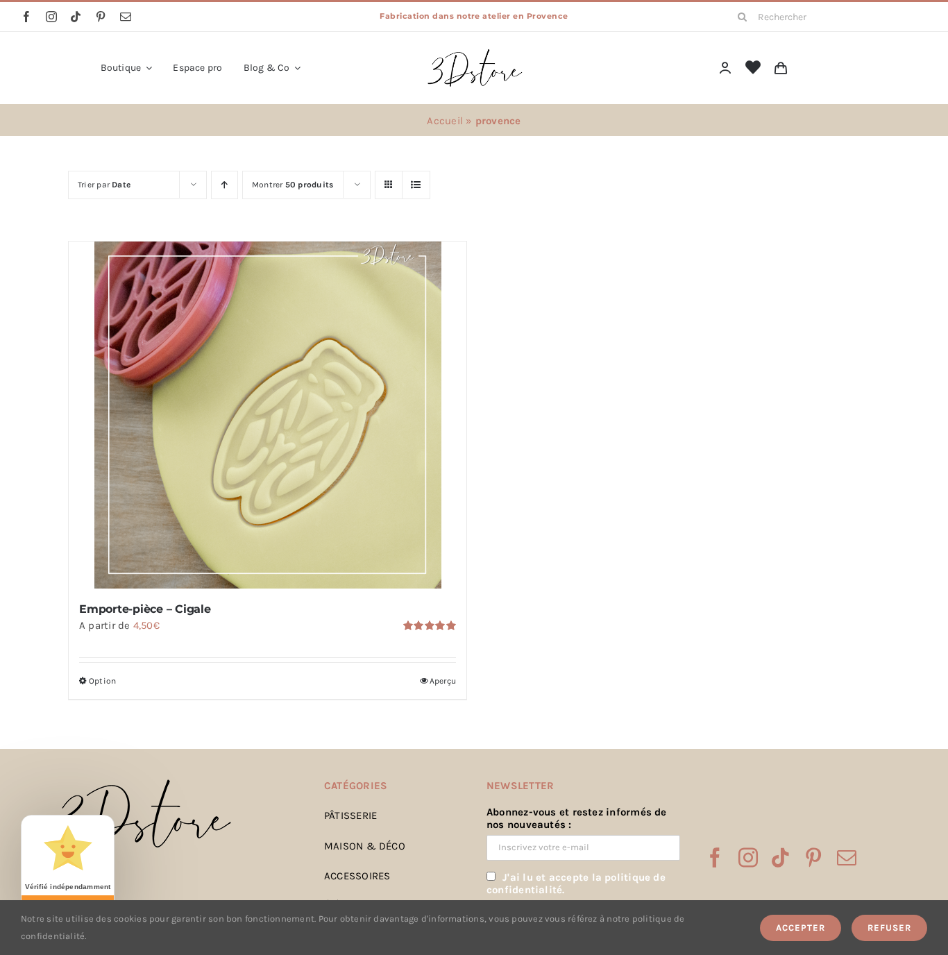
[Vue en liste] (416, 184)
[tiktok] (76, 16)
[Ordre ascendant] (224, 185)
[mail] (125, 16)
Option (102, 681)
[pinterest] (100, 16)
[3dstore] (474, 52)
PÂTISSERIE (350, 815)
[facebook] (26, 16)
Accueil (445, 121)
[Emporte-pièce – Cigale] (267, 415)
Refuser (889, 927)
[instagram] (51, 16)
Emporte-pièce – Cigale (145, 609)
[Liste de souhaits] (753, 68)
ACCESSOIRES (357, 876)
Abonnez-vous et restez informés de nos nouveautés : (576, 818)
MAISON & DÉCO (364, 846)
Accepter (800, 927)
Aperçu (443, 681)
